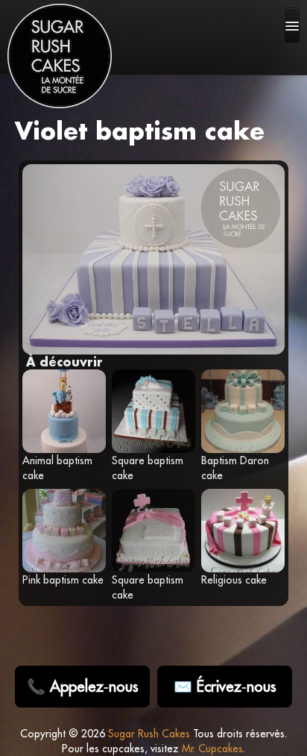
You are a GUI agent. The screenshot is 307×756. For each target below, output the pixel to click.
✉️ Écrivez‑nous (225, 686)
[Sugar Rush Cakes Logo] (59, 56)
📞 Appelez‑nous (83, 686)
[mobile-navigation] (292, 25)
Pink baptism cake (63, 580)
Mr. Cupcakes (212, 748)
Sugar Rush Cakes (149, 733)
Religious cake (234, 580)
